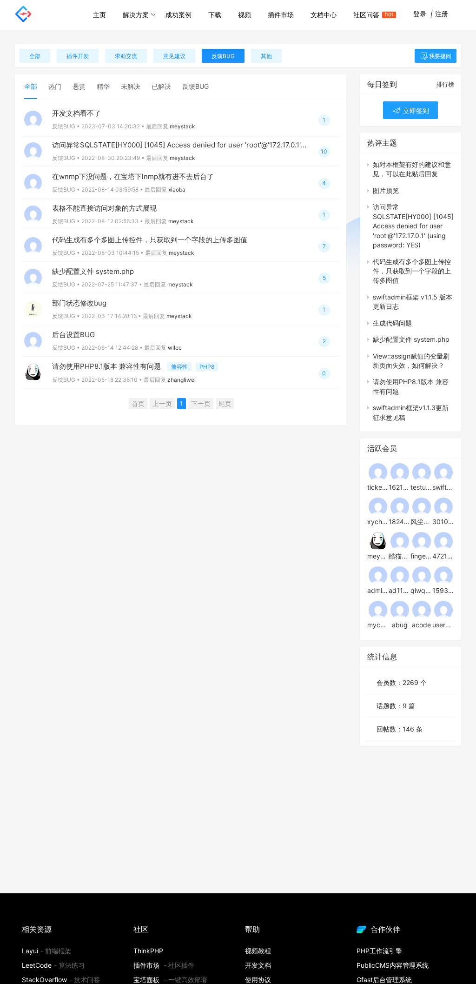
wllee (175, 347)
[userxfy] (443, 609)
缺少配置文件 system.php (93, 271)
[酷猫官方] (399, 541)
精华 (103, 86)
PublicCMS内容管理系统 (393, 965)
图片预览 (386, 190)
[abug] (399, 609)
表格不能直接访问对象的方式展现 (104, 208)
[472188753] (443, 541)
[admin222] (378, 575)
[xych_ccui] (378, 506)
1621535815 (399, 487)
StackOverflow (44, 980)
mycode (378, 625)
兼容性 (179, 366)
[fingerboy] (421, 541)
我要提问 (440, 56)
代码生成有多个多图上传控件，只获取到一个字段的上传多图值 (149, 239)
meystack (182, 126)
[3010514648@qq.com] (443, 506)
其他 (266, 56)
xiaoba (176, 189)
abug (400, 625)
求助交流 (126, 56)
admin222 (378, 590)
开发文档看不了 (76, 113)
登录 (419, 14)
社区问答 (370, 15)
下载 (214, 15)
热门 (54, 86)
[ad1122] (399, 575)
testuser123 (421, 487)
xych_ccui (378, 521)
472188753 (443, 556)
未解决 (130, 86)
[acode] (421, 609)
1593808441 (443, 590)
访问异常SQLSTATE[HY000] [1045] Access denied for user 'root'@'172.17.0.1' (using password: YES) (214, 144)
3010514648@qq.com (443, 521)
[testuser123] (421, 472)
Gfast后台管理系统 (384, 980)
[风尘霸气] (421, 506)
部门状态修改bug (79, 303)
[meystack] (378, 541)
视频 (244, 15)
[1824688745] (399, 506)
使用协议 (258, 980)
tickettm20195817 (378, 487)
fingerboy (421, 556)
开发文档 (258, 965)
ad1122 (399, 590)
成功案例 (178, 15)
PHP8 (206, 366)
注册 (441, 14)
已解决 (161, 86)
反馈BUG (223, 56)
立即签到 (415, 110)
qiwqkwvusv (421, 590)
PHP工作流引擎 (379, 951)
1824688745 (399, 521)
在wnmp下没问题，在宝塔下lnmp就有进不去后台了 (133, 176)
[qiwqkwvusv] (421, 575)
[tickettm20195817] (378, 472)
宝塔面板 (146, 980)
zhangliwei (181, 379)
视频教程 (258, 951)
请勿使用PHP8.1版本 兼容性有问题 (107, 366)
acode (421, 625)
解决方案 (136, 15)
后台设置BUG (73, 334)
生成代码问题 (392, 323)
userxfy (443, 625)
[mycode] (378, 609)
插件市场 (281, 15)
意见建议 (174, 56)
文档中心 (324, 15)
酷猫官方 (399, 556)
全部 (34, 56)
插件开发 (77, 56)
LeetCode (37, 965)
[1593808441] (443, 575)
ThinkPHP (148, 951)
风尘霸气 (421, 521)
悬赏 (79, 86)
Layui (30, 951)
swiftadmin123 (443, 487)
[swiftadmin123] (443, 472)
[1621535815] (399, 472)
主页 (99, 15)
